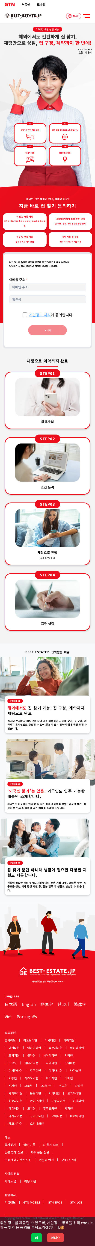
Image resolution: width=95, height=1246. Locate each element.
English (29, 1004)
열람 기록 (29, 1144)
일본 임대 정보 (14, 1152)
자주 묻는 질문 (40, 1152)
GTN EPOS (55, 1202)
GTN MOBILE (31, 1202)
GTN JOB (76, 1202)
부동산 (26, 4)
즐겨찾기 (10, 1144)
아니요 (55, 1237)
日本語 (11, 1004)
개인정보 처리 (40, 314)
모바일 (41, 4)
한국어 (63, 1004)
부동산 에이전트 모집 (18, 1159)
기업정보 (10, 1202)
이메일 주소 (18, 279)
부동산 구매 (68, 1159)
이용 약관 (30, 1181)
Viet (8, 1016)
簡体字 (46, 1004)
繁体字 (80, 1004)
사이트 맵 (11, 1181)
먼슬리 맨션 (46, 1159)
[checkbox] (25, 314)
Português (27, 1016)
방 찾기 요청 (51, 1144)
